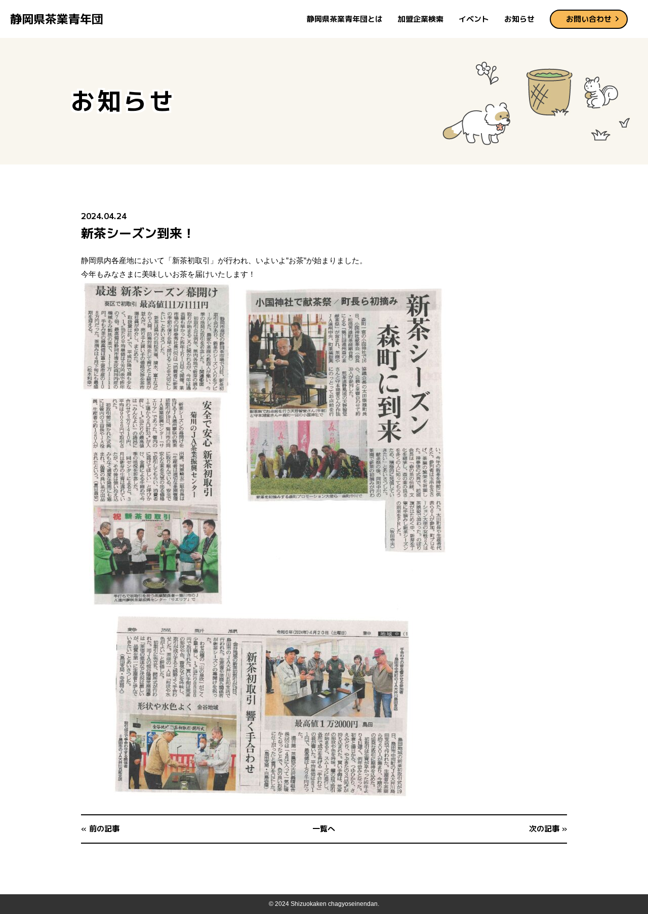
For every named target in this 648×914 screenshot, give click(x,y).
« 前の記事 (100, 828)
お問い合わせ (589, 19)
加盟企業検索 (420, 19)
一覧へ (323, 828)
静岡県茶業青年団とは (345, 19)
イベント (474, 19)
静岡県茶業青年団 (56, 19)
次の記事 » (548, 828)
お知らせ (519, 19)
